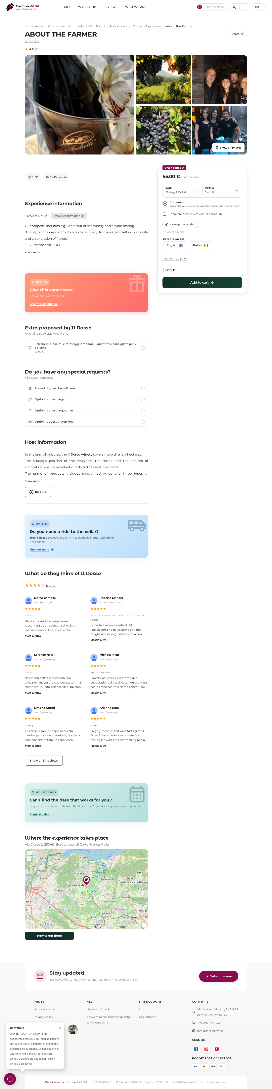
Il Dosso (136, 26)
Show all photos (228, 148)
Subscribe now (219, 976)
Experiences (154, 26)
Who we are (135, 7)
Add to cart (202, 282)
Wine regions (56, 26)
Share (238, 34)
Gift (67, 7)
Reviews (111, 7)
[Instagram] (206, 1049)
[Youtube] (217, 1049)
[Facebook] (196, 1049)
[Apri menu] (239, 7)
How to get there (49, 935)
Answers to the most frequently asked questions (108, 1019)
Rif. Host (38, 492)
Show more (32, 252)
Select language (173, 239)
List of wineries (44, 1009)
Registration (147, 1017)
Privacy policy (43, 1017)
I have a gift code (98, 1009)
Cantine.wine (34, 26)
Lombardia (76, 26)
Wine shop (87, 7)
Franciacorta (118, 26)
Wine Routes (97, 26)
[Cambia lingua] (259, 7)
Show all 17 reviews (44, 760)
